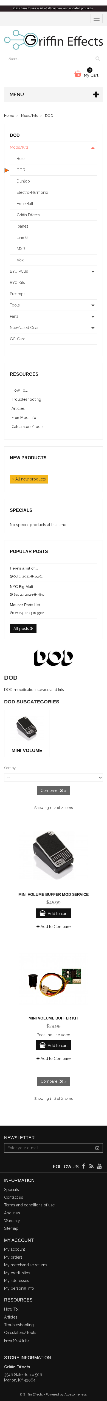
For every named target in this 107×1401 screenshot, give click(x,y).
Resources (24, 374)
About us (12, 1213)
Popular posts (29, 551)
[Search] (98, 58)
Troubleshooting (26, 399)
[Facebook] (84, 1167)
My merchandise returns (25, 1265)
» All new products (29, 479)
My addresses (16, 1280)
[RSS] (92, 1167)
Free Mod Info (24, 417)
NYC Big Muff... (23, 586)
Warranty (12, 1220)
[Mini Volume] (26, 728)
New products (28, 457)
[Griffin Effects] (53, 40)
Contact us (13, 1197)
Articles (18, 408)
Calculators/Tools (28, 426)
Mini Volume (27, 750)
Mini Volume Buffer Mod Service (53, 894)
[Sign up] (97, 1148)
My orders (13, 1257)
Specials (21, 510)
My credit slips (17, 1273)
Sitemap (11, 1228)
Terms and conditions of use (29, 1205)
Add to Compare (55, 926)
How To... (20, 390)
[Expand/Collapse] (92, 147)
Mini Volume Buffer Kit (53, 1018)
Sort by (10, 768)
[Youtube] (99, 1167)
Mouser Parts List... (27, 605)
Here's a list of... (24, 568)
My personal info (19, 1288)
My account (14, 1249)
